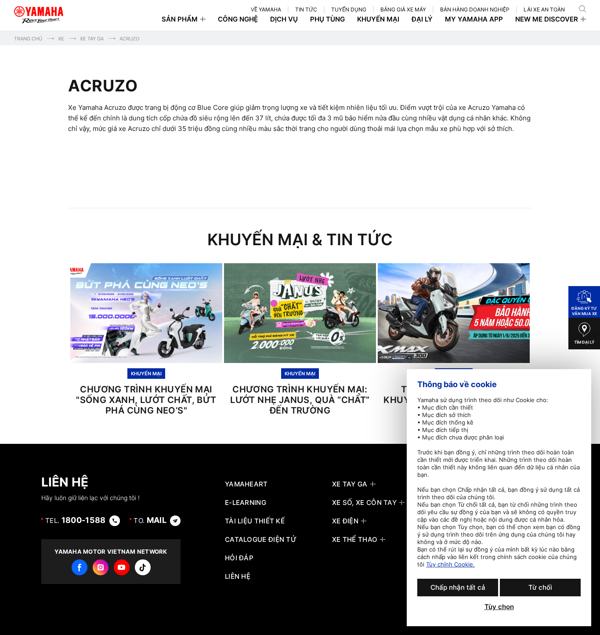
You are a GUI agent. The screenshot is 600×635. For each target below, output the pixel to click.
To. (150, 520)
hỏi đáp (239, 558)
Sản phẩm (180, 19)
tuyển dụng (348, 9)
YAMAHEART (246, 484)
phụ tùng (327, 19)
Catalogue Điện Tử (260, 540)
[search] (582, 8)
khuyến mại (378, 19)
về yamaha (266, 9)
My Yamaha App (474, 19)
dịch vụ (284, 19)
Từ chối (540, 587)
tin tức (306, 9)
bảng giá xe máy (403, 9)
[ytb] (122, 567)
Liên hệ (237, 577)
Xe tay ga (92, 39)
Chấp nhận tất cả (457, 587)
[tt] (143, 567)
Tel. (75, 520)
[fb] (79, 567)
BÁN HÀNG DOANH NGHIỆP (475, 9)
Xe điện (345, 521)
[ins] (100, 567)
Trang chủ (28, 39)
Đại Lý (422, 19)
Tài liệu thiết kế (255, 521)
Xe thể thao (354, 540)
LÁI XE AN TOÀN (544, 9)
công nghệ (238, 19)
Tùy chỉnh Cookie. (450, 564)
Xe (61, 39)
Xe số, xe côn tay (364, 503)
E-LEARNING (245, 503)
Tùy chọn (499, 607)
